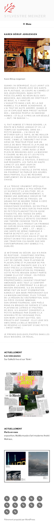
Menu (28, 24)
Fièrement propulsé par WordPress (19, 519)
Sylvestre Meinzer (25, 16)
